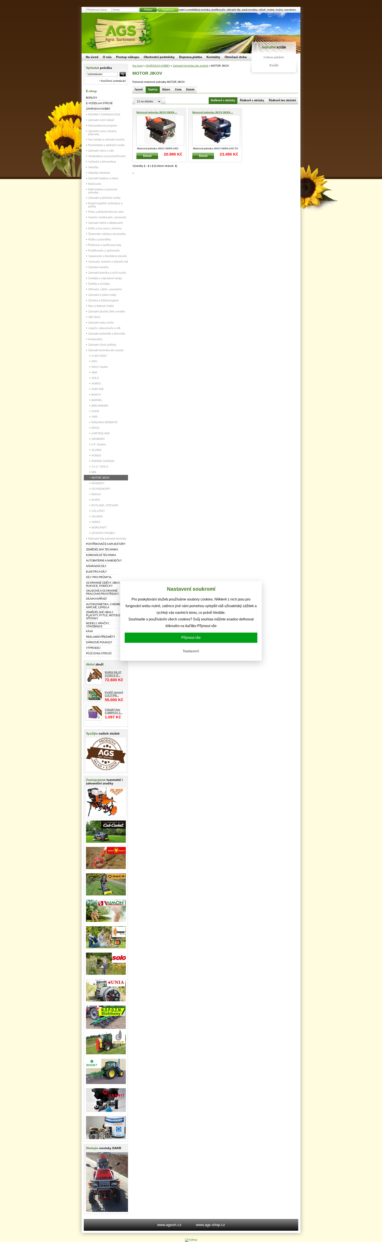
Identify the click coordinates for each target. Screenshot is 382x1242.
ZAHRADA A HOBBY (98, 108)
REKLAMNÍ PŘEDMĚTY (100, 636)
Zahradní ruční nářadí (101, 120)
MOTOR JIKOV (100, 477)
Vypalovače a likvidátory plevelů (107, 256)
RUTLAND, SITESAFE (105, 505)
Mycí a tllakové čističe (101, 306)
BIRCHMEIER (100, 405)
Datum (190, 89)
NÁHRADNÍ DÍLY (96, 566)
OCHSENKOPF (101, 488)
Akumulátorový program (102, 125)
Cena (178, 89)
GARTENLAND (101, 433)
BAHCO (96, 394)
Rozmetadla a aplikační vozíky (106, 145)
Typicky (153, 89)
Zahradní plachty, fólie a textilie (106, 311)
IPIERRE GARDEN (103, 461)
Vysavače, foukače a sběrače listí (108, 261)
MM (94, 472)
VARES (96, 522)
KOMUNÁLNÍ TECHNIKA (101, 555)
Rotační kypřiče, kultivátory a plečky (105, 205)
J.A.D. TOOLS (100, 466)
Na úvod (137, 65)
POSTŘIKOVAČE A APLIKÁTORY (106, 544)
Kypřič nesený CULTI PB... (114, 694)
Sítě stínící (94, 317)
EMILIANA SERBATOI (104, 422)
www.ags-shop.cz (210, 1225)
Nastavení (191, 651)
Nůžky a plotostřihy (99, 239)
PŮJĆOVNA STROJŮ (99, 653)
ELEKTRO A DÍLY (96, 571)
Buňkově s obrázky (223, 100)
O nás (107, 57)
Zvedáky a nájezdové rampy (105, 278)
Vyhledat (99, 68)
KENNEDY (98, 483)
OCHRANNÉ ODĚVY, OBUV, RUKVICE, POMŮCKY (103, 584)
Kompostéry (95, 339)
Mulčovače (94, 183)
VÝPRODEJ (93, 647)
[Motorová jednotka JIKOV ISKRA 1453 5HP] (160, 130)
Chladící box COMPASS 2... (113, 711)
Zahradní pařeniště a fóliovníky (106, 333)
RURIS (96, 499)
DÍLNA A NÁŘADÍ (96, 598)
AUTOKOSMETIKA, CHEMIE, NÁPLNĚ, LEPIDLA (103, 606)
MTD (94, 361)
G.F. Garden (99, 444)
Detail (147, 156)
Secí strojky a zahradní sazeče (106, 139)
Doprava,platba (190, 57)
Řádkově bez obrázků (282, 100)
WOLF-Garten (100, 367)
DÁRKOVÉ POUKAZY (99, 642)
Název (166, 89)
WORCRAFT (99, 527)
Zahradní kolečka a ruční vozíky (107, 272)
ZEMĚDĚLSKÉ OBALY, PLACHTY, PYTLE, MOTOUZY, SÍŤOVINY (104, 615)
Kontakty (213, 57)
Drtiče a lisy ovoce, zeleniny (105, 228)
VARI (94, 416)
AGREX (96, 383)
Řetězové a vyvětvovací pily (104, 245)
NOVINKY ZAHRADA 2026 (104, 114)
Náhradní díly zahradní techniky (107, 538)
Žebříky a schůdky (99, 283)
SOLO (95, 378)
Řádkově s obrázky (252, 100)
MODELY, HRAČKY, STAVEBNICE (97, 625)
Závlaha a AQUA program (103, 300)
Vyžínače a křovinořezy (102, 161)
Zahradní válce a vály (101, 150)
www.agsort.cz (169, 1225)
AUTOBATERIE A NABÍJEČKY (104, 560)
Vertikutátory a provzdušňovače (107, 156)
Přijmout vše (191, 638)
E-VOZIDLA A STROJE (99, 103)
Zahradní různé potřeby (102, 344)
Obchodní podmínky (159, 57)
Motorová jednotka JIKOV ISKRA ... (156, 112)
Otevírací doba (236, 57)
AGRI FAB (97, 389)
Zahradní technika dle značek (106, 350)
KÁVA (89, 631)
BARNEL (97, 400)
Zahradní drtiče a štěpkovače (105, 222)
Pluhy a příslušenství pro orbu (106, 211)
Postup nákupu (127, 57)
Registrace (168, 9)
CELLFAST (98, 511)
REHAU (96, 494)
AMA (94, 372)
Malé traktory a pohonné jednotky (102, 191)
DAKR (95, 411)
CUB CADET (99, 355)
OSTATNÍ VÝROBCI (103, 533)
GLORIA (96, 450)
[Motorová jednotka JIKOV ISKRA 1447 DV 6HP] (216, 130)
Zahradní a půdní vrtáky (102, 294)
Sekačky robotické (99, 172)
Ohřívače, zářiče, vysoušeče (105, 289)
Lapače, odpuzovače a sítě (104, 328)
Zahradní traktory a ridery (103, 178)
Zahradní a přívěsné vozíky (104, 197)
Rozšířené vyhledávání (113, 81)
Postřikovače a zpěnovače (104, 250)
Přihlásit (148, 9)
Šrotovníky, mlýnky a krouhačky (107, 234)
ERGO (95, 427)
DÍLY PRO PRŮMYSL (99, 577)
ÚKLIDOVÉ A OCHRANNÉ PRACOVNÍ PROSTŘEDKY (102, 592)
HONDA (96, 455)
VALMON (97, 516)
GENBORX (98, 439)
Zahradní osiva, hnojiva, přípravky (102, 133)
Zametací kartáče (98, 267)
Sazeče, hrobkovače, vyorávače (107, 217)
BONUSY (91, 97)
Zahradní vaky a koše (101, 322)
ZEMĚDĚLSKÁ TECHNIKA (102, 549)
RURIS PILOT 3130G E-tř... (113, 674)
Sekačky (93, 167)
